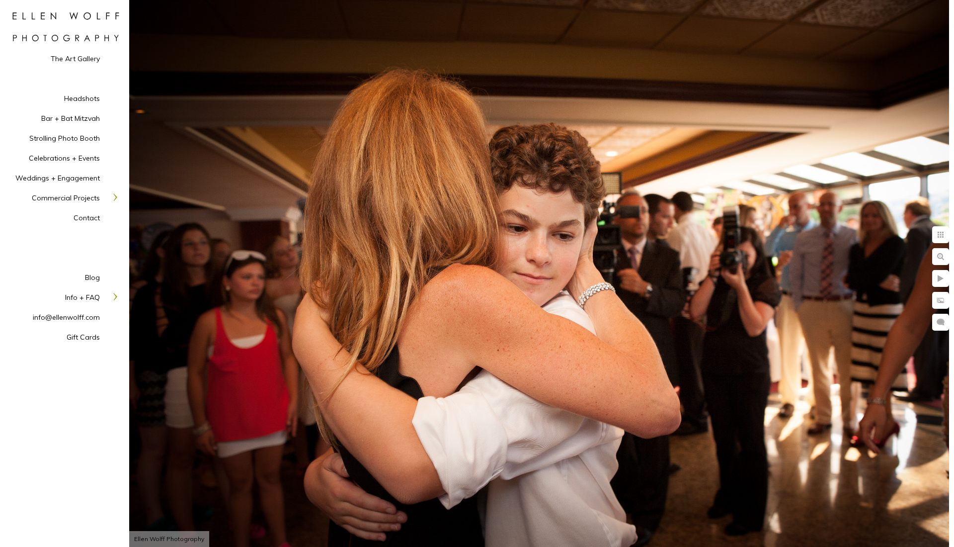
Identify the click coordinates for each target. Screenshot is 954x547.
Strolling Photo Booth (64, 138)
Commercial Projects (66, 197)
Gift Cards (83, 337)
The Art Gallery (75, 58)
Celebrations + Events (64, 158)
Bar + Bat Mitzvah (70, 118)
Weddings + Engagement (57, 178)
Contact (87, 217)
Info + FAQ (82, 297)
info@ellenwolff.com (66, 317)
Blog (92, 277)
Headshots (82, 98)
